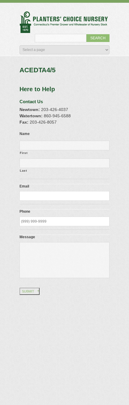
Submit (28, 291)
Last (23, 170)
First (23, 152)
